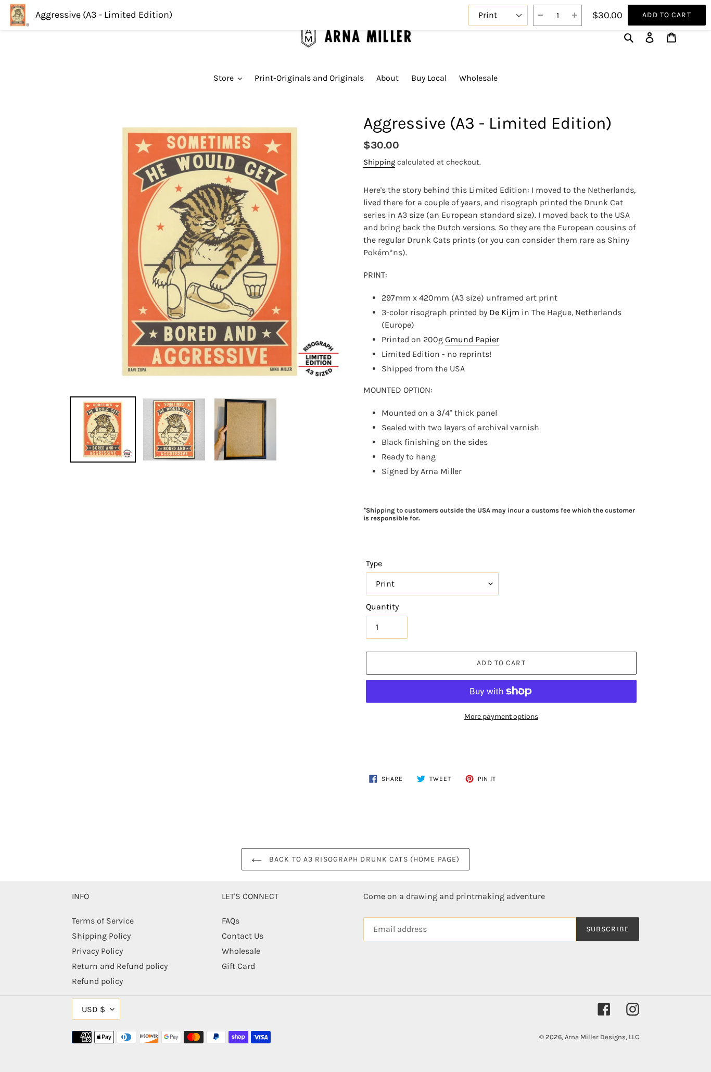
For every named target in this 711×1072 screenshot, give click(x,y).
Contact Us (242, 936)
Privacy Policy (97, 951)
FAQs (230, 921)
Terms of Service (103, 921)
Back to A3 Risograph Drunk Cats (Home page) (363, 859)
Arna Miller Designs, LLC (602, 1037)
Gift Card (238, 966)
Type (374, 563)
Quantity (382, 607)
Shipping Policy (101, 936)
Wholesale (241, 951)
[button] (540, 15)
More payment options (501, 716)
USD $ (93, 1009)
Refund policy (97, 981)
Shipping (379, 162)
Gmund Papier (472, 339)
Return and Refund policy (120, 966)
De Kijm (504, 312)
